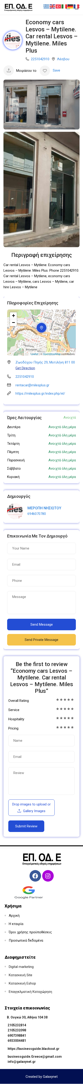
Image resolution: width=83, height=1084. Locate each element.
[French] (77, 6)
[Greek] (47, 6)
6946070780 (36, 514)
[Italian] (65, 6)
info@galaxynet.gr (22, 1061)
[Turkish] (59, 6)
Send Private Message (41, 640)
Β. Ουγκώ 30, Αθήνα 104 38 (27, 1017)
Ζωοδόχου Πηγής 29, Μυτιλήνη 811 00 (45, 362)
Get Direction (25, 368)
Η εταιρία (16, 924)
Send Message (41, 624)
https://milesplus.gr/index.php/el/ (40, 393)
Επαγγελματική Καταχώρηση (30, 992)
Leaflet (34, 354)
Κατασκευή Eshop (22, 983)
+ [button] (13, 315)
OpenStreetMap (52, 354)
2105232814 (17, 1025)
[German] (71, 6)
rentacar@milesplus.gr (32, 385)
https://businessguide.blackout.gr (33, 1049)
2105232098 (17, 1030)
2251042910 (40, 59)
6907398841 (17, 1035)
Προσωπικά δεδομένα (26, 940)
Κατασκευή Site (20, 975)
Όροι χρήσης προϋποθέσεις (30, 932)
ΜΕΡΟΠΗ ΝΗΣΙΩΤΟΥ (44, 508)
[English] (53, 6)
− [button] (13, 322)
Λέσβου (63, 59)
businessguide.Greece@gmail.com (35, 1056)
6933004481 (17, 1040)
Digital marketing (21, 967)
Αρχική (14, 915)
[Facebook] (35, 876)
